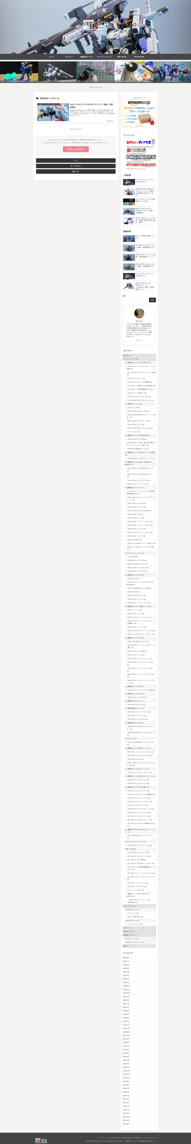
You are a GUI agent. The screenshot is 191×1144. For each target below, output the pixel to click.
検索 (124, 296)
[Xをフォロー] (140, 340)
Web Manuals (126, 1138)
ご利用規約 (136, 1138)
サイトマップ (105, 1138)
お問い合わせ (116, 1138)
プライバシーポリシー (149, 1138)
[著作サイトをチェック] (138, 340)
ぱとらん (139, 321)
